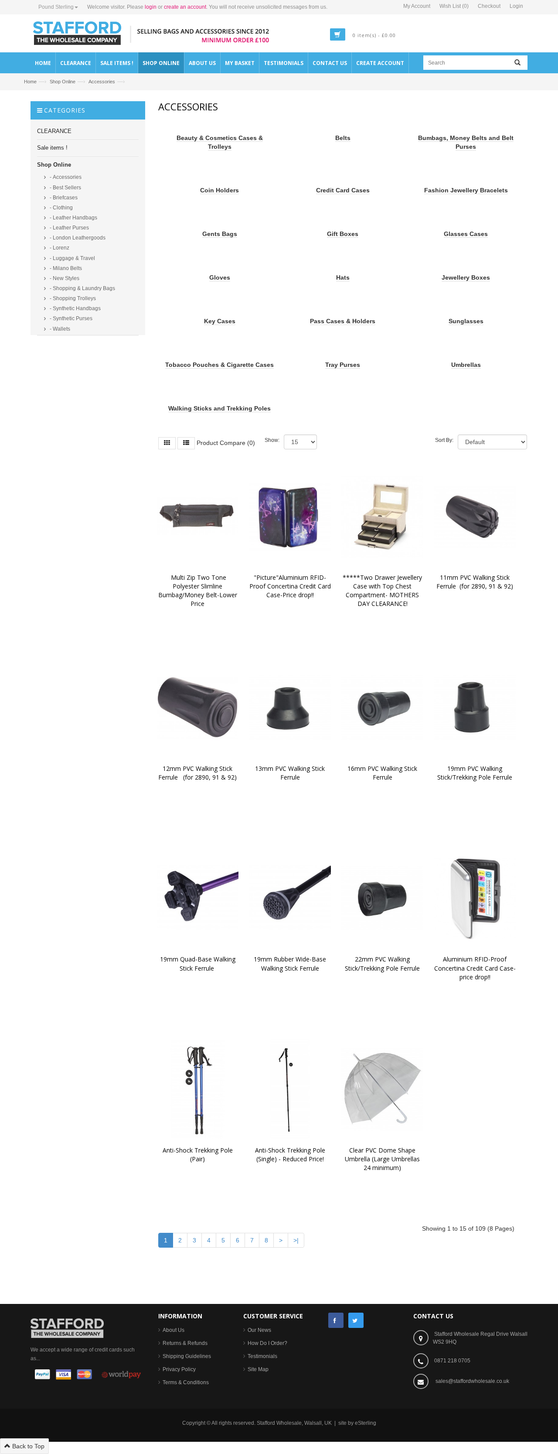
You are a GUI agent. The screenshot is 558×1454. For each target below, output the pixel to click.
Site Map (258, 1369)
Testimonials (262, 1356)
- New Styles (63, 278)
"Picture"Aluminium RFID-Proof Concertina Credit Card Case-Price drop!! (291, 586)
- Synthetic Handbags (74, 308)
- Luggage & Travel (71, 258)
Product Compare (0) (226, 442)
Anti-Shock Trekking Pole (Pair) (199, 1154)
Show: (272, 440)
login (151, 7)
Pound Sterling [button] (56, 7)
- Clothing (60, 208)
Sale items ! (52, 147)
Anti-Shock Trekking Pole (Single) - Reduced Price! (292, 1154)
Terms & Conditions (186, 1382)
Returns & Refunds (185, 1343)
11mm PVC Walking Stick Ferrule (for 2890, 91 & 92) (474, 581)
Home (30, 81)
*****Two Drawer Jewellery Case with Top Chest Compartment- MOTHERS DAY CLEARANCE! (383, 590)
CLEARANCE (54, 131)
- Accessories (65, 177)
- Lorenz (58, 248)
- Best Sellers (64, 188)
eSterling (365, 1423)
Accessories (101, 81)
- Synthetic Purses (70, 318)
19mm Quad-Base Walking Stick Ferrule (198, 963)
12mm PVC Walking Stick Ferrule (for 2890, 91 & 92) (197, 772)
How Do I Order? (267, 1343)
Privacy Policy (179, 1369)
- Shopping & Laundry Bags (81, 288)
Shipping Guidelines (187, 1356)
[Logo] (67, 1327)
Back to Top (27, 1446)
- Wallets (59, 329)
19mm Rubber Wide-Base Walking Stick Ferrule (291, 963)
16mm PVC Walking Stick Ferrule (383, 772)
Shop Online (62, 81)
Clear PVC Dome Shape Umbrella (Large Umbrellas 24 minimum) (383, 1159)
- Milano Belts (65, 268)
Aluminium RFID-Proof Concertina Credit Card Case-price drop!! (475, 968)
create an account (185, 7)
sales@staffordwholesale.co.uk (472, 1381)
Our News (259, 1330)
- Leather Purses (68, 228)
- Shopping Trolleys (72, 298)
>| (296, 1240)
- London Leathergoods (76, 238)
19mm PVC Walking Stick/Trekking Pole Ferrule (474, 772)
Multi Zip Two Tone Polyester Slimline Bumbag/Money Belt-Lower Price (198, 590)
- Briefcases (63, 198)
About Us (173, 1330)
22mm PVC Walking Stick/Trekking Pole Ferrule (382, 963)
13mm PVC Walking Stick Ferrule (291, 772)
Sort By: (444, 440)
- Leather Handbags (72, 218)
